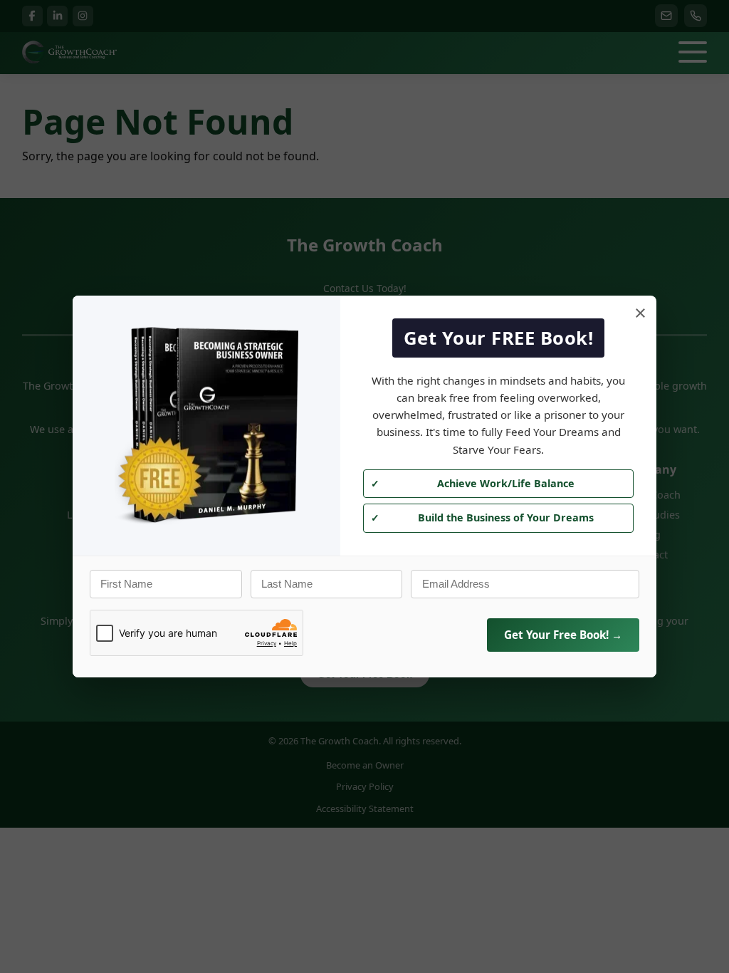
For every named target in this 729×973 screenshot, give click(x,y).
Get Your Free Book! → (563, 635)
